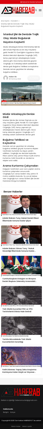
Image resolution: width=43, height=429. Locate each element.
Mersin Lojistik (27, 426)
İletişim (6, 412)
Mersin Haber (15, 426)
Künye (12, 412)
